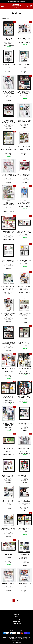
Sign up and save (16, 630)
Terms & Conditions (16, 623)
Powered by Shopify (16, 642)
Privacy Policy (16, 621)
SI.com (16, 612)
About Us (16, 614)
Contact (16, 616)
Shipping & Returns (16, 626)
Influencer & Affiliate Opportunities (16, 619)
